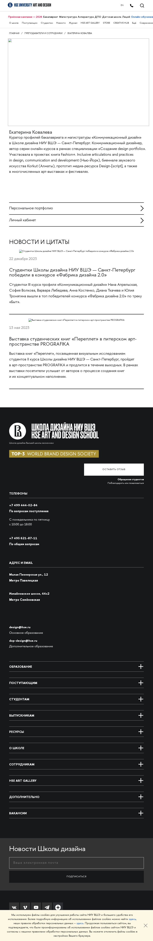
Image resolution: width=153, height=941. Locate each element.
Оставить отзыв (113, 469)
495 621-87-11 (23, 538)
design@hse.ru (19, 627)
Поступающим (29, 23)
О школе (14, 23)
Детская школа (111, 16)
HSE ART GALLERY (90, 23)
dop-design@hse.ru (23, 641)
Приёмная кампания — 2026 (25, 16)
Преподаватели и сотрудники (43, 33)
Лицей (126, 16)
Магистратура (68, 16)
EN (122, 5)
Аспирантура (86, 16)
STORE (106, 23)
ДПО (98, 16)
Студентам (47, 23)
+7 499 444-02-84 (23, 505)
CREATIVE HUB (121, 23)
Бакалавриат (50, 16)
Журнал (73, 23)
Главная (14, 33)
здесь (132, 919)
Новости (61, 23)
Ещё (134, 23)
